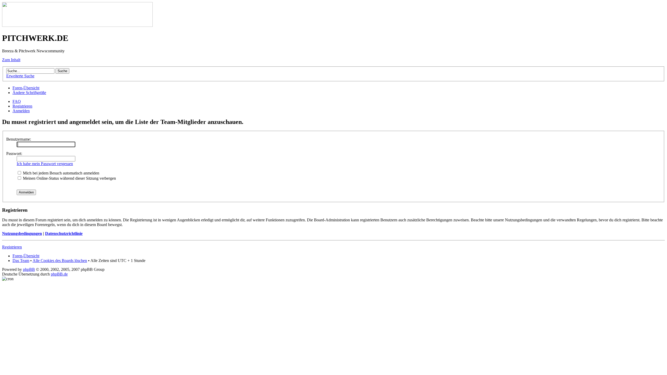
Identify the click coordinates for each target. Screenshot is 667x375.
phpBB (29, 269)
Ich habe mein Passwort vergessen (45, 163)
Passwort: (14, 153)
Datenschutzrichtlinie (64, 233)
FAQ (17, 101)
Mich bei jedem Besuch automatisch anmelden (60, 173)
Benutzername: (18, 139)
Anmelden (21, 111)
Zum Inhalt (11, 60)
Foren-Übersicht (26, 88)
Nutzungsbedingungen (22, 233)
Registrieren (22, 106)
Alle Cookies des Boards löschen (60, 260)
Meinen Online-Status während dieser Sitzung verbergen (69, 178)
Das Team (21, 260)
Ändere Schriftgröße (29, 92)
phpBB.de (59, 274)
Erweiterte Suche (20, 76)
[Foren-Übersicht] (77, 25)
